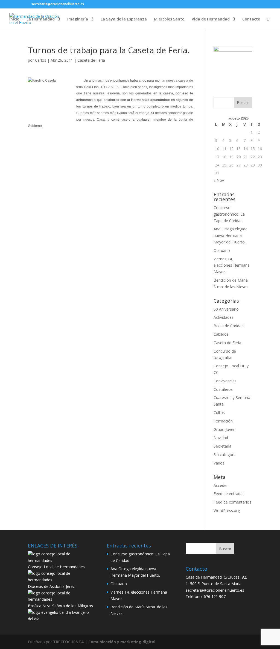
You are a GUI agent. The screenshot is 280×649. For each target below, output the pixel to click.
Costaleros (223, 389)
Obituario (222, 250)
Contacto (251, 19)
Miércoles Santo (169, 19)
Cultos (219, 412)
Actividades (224, 317)
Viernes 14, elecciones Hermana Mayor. (232, 265)
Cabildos (221, 334)
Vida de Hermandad (211, 19)
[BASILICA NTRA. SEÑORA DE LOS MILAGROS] (61, 599)
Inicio (14, 19)
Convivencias (225, 380)
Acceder (221, 485)
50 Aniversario (226, 309)
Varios (219, 463)
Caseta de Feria (91, 60)
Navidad (221, 437)
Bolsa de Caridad (229, 325)
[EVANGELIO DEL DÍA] (49, 612)
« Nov (219, 180)
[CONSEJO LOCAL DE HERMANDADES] (61, 560)
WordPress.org (227, 510)
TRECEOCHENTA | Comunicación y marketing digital (104, 641)
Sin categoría (225, 454)
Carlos (40, 60)
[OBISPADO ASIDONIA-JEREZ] (61, 579)
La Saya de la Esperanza (124, 19)
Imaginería (77, 19)
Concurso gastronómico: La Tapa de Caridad (229, 214)
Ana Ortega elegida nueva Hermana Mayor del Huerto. (230, 235)
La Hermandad (41, 19)
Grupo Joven (224, 429)
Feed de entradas (229, 493)
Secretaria (222, 446)
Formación (223, 421)
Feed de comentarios (232, 502)
